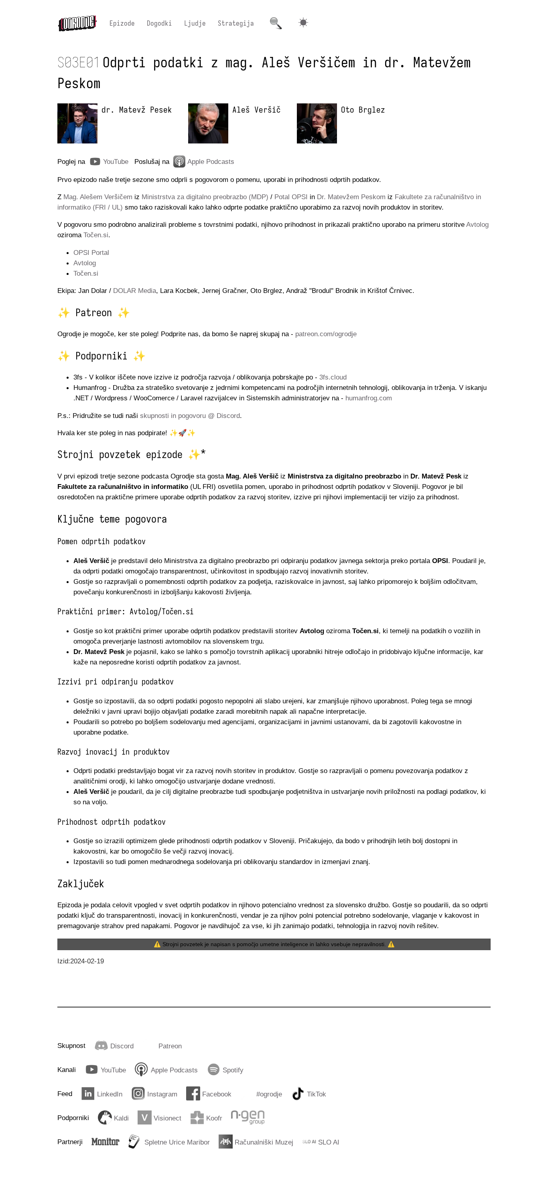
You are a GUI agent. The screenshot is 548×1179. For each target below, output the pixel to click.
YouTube (115, 161)
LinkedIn (109, 1094)
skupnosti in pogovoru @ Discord (190, 416)
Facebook (216, 1094)
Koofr (214, 1118)
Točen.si (95, 235)
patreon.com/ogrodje (326, 334)
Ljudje (195, 23)
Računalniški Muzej (264, 1142)
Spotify (233, 1070)
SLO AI (328, 1142)
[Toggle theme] (303, 23)
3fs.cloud (333, 377)
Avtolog (477, 224)
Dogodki (159, 23)
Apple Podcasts (210, 161)
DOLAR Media (134, 291)
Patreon (170, 1046)
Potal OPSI (291, 197)
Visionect (167, 1118)
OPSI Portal (91, 252)
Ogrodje (77, 23)
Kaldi (121, 1118)
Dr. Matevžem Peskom (351, 197)
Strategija (236, 23)
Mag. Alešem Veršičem (97, 197)
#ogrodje (269, 1094)
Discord (122, 1046)
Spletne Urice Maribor (177, 1142)
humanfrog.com (368, 398)
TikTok (316, 1094)
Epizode (122, 23)
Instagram (162, 1094)
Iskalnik (276, 23)
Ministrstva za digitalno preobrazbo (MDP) (205, 197)
